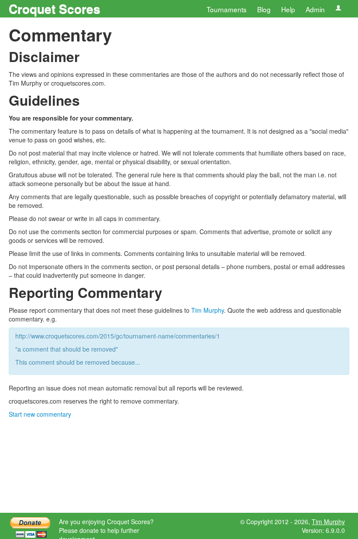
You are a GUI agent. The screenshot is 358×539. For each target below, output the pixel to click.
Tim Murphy (207, 310)
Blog (264, 9)
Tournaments (227, 9)
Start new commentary (40, 414)
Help (288, 9)
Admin (315, 9)
